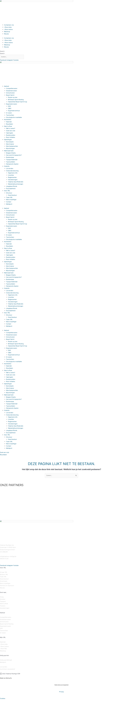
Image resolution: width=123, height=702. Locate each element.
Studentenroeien (11, 91)
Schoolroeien (10, 93)
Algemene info (12, 173)
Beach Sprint (10, 95)
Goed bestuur (12, 195)
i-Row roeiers (8, 29)
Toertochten (10, 115)
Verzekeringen (12, 179)
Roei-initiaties (10, 137)
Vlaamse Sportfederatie (15, 182)
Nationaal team (9, 151)
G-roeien (9, 113)
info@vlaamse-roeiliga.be (8, 556)
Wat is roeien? (10, 128)
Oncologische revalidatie (14, 117)
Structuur (9, 193)
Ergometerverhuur (14, 110)
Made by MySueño (6, 678)
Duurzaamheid (10, 188)
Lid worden (9, 168)
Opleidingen (8, 139)
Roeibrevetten (10, 135)
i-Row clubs (8, 27)
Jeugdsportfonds (11, 186)
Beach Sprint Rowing (6, 624)
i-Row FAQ (3, 648)
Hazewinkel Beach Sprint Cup (17, 102)
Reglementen (12, 177)
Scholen (2, 599)
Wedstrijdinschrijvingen (15, 184)
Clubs (2, 597)
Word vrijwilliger (11, 199)
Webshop (7, 31)
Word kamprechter (12, 146)
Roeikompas (10, 157)
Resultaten (9, 124)
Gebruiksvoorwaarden (61, 685)
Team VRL (9, 197)
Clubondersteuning (12, 171)
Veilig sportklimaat (6, 660)
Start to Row (8, 126)
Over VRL (7, 191)
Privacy (61, 692)
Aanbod (6, 86)
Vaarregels (9, 133)
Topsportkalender (12, 159)
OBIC (9, 108)
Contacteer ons (9, 25)
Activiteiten (7, 119)
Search (2, 51)
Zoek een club (10, 131)
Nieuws (6, 34)
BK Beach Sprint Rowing (16, 99)
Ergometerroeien (11, 104)
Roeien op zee (12, 97)
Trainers (2, 606)
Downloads (3, 581)
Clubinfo (6, 166)
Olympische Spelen (12, 164)
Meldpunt (9, 204)
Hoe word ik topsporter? (14, 155)
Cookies (2, 698)
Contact (8, 202)
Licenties (11, 175)
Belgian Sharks (11, 153)
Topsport (3, 601)
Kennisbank (10, 142)
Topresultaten (10, 162)
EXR (9, 106)
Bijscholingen (10, 148)
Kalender (9, 122)
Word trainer (10, 144)
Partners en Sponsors (7, 585)
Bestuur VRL (4, 574)
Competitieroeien (11, 88)
